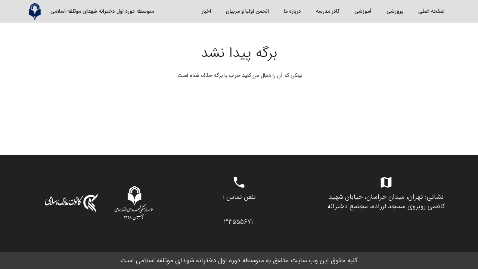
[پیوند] (34, 11)
